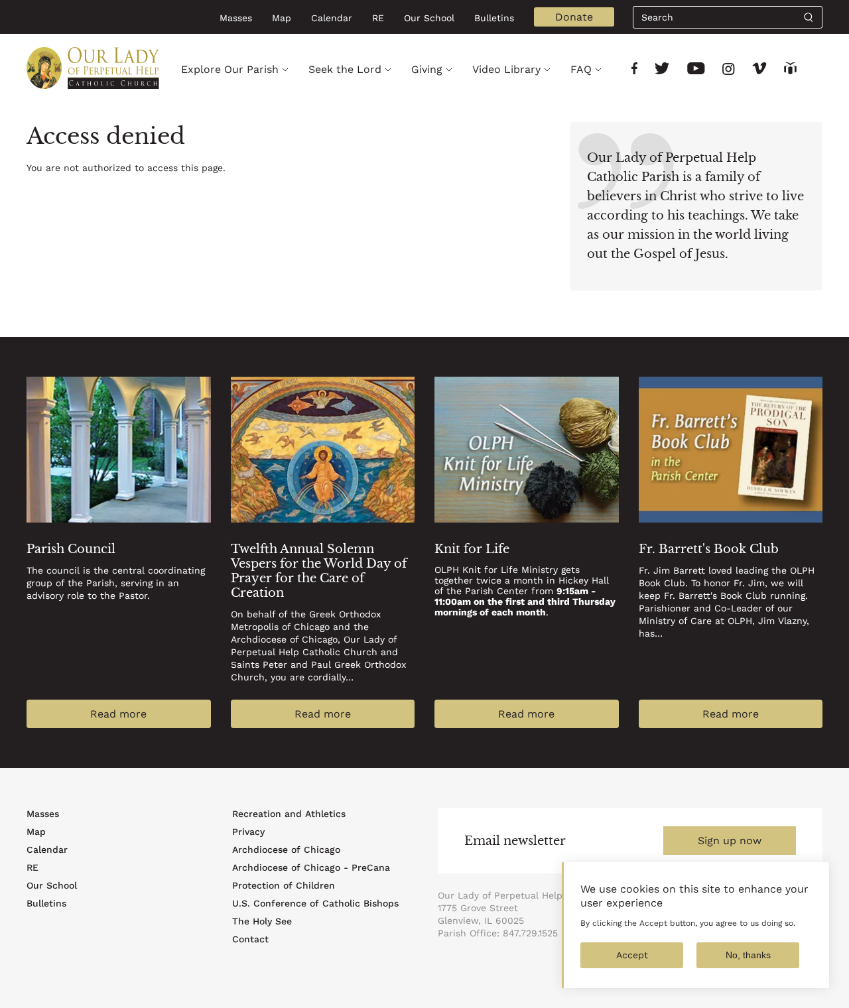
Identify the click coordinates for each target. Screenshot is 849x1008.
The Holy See (262, 921)
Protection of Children (283, 885)
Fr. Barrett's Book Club (709, 549)
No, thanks (748, 955)
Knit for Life (471, 549)
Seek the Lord (344, 69)
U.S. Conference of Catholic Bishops (315, 903)
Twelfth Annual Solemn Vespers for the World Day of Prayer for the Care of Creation (319, 571)
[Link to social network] (634, 70)
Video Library (506, 69)
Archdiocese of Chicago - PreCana (311, 867)
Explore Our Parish (230, 69)
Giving (426, 69)
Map (281, 18)
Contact (250, 939)
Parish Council (71, 549)
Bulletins (494, 18)
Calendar (331, 18)
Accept (632, 955)
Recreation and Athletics (289, 813)
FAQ (581, 69)
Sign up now (729, 840)
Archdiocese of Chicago (286, 849)
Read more (118, 714)
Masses (236, 18)
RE (378, 18)
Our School (429, 18)
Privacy (248, 831)
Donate (574, 17)
